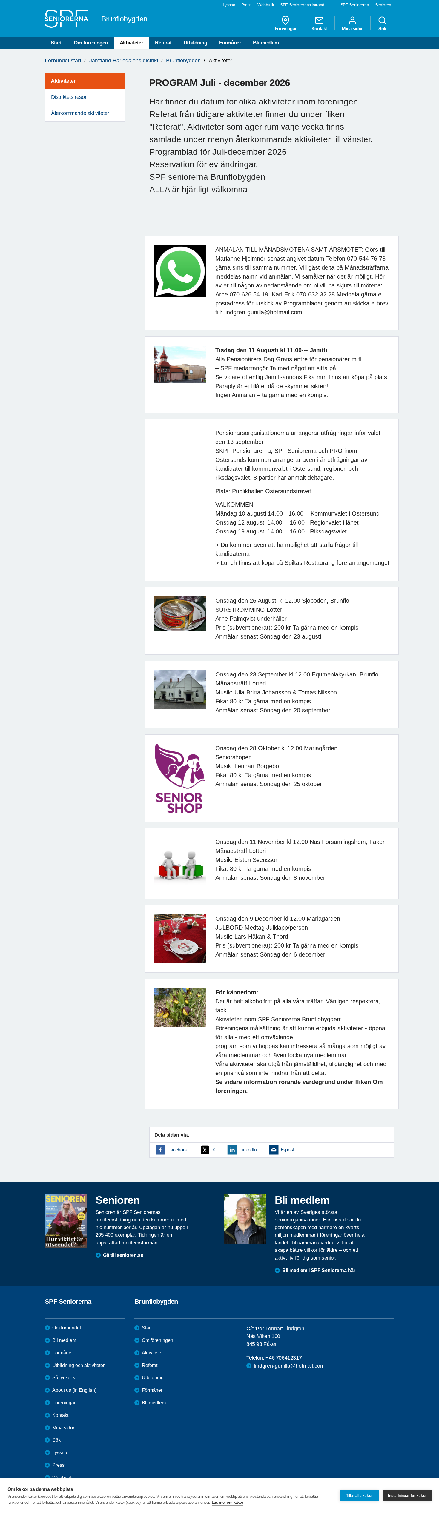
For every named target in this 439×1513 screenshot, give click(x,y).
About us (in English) (74, 1390)
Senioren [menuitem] (383, 4)
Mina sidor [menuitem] (352, 28)
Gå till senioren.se (123, 1255)
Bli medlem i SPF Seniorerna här (318, 1270)
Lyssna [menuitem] (229, 4)
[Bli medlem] (245, 1219)
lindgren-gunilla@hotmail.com (289, 1366)
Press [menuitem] (246, 4)
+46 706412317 (283, 1358)
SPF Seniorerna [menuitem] (354, 4)
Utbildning (195, 43)
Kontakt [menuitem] (319, 28)
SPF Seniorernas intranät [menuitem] (303, 4)
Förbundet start (63, 60)
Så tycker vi (64, 1377)
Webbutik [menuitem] (265, 4)
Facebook (178, 1149)
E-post (287, 1149)
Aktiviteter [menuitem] (63, 81)
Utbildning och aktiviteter (78, 1365)
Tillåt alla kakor (359, 1496)
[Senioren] (66, 1221)
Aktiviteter (131, 43)
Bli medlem (266, 43)
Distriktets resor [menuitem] (68, 97)
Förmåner (230, 43)
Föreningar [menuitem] (286, 28)
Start (56, 43)
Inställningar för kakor (407, 1496)
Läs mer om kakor (227, 1502)
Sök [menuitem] (382, 28)
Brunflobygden (183, 60)
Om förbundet (66, 1327)
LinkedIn (248, 1149)
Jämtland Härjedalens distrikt (123, 60)
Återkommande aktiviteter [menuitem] (80, 113)
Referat (163, 43)
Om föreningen (91, 43)
